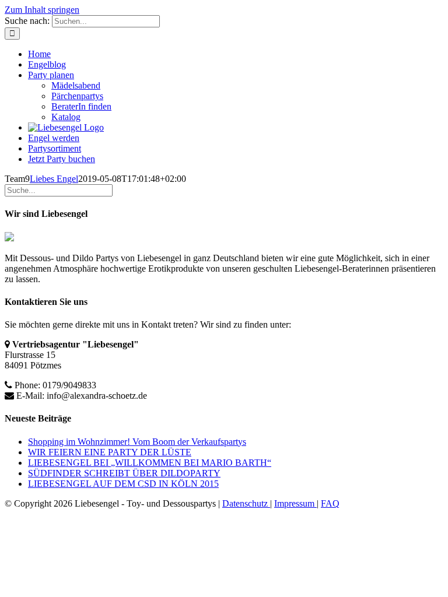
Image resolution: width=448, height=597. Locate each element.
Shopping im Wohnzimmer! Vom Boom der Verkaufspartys (137, 442)
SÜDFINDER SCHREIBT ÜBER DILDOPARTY (124, 473)
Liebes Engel (54, 179)
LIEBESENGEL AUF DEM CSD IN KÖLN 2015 (123, 484)
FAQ (330, 503)
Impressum (295, 503)
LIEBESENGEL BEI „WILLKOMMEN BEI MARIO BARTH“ (149, 463)
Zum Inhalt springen (42, 10)
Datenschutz (246, 503)
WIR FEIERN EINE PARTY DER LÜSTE (109, 452)
